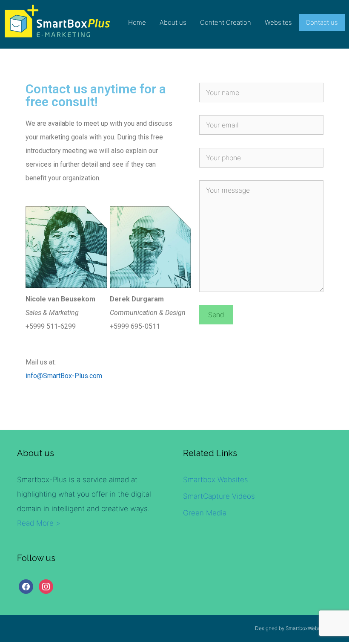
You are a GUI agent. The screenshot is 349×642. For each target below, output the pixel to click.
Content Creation (225, 22)
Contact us (322, 22)
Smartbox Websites (215, 479)
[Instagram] (46, 586)
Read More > (38, 523)
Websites (278, 22)
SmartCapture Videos (219, 496)
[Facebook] (26, 586)
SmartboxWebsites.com (313, 628)
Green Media (204, 513)
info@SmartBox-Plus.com (64, 376)
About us (173, 22)
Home (137, 22)
